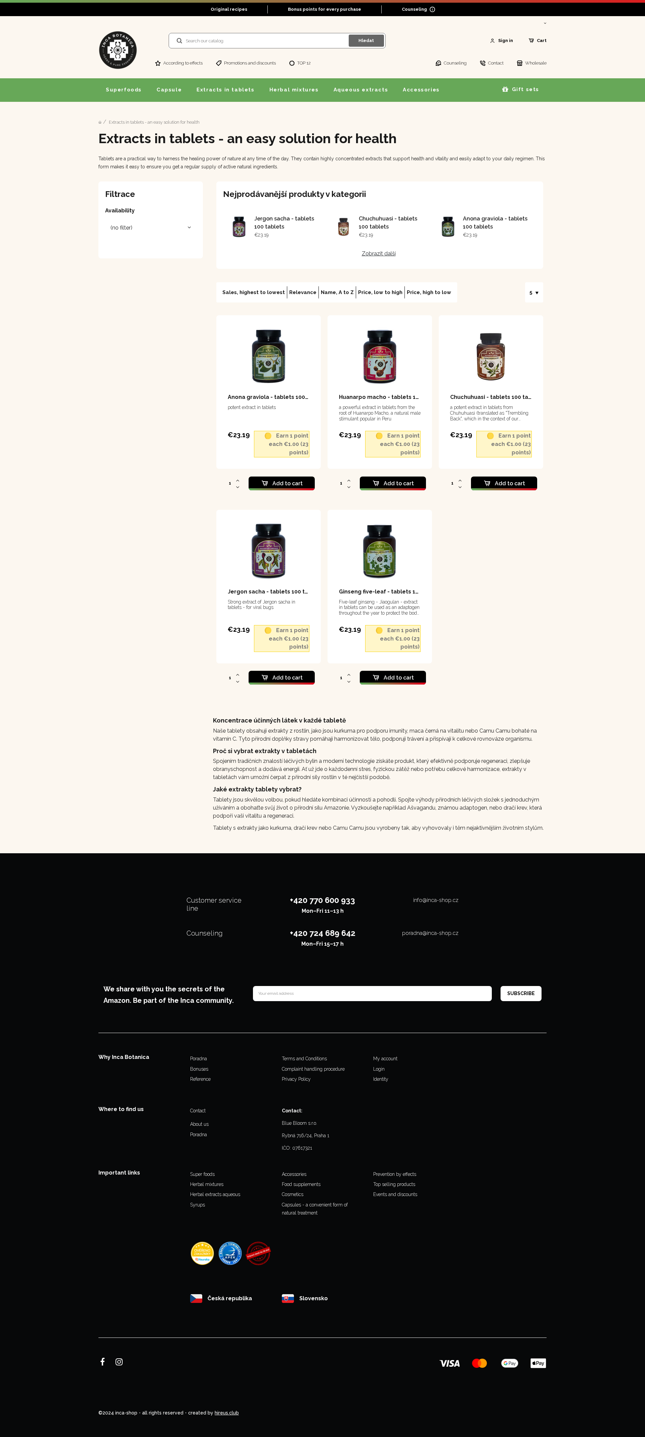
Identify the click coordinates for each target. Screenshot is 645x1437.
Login (379, 1069)
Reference (200, 1079)
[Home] (99, 122)
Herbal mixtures (206, 1184)
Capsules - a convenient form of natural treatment (315, 1209)
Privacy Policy (296, 1079)
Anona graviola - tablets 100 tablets (277, 397)
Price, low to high (380, 292)
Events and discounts (395, 1194)
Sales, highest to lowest (253, 292)
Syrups (197, 1204)
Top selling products (394, 1184)
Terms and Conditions (304, 1058)
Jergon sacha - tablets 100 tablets (275, 591)
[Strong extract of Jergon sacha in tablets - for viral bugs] (238, 227)
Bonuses (199, 1069)
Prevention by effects (394, 1174)
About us (199, 1124)
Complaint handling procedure (313, 1069)
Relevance (302, 292)
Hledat (366, 40)
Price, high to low (429, 292)
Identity (380, 1079)
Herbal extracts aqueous (215, 1194)
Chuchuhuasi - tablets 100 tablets (496, 397)
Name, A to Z (337, 292)
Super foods (202, 1174)
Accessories (294, 1174)
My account (385, 1058)
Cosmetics (292, 1194)
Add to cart (287, 483)
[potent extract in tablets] (447, 227)
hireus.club (227, 1412)
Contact (198, 1110)
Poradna (198, 1058)
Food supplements (301, 1184)
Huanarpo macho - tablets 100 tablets (391, 397)
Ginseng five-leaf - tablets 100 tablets (391, 591)
